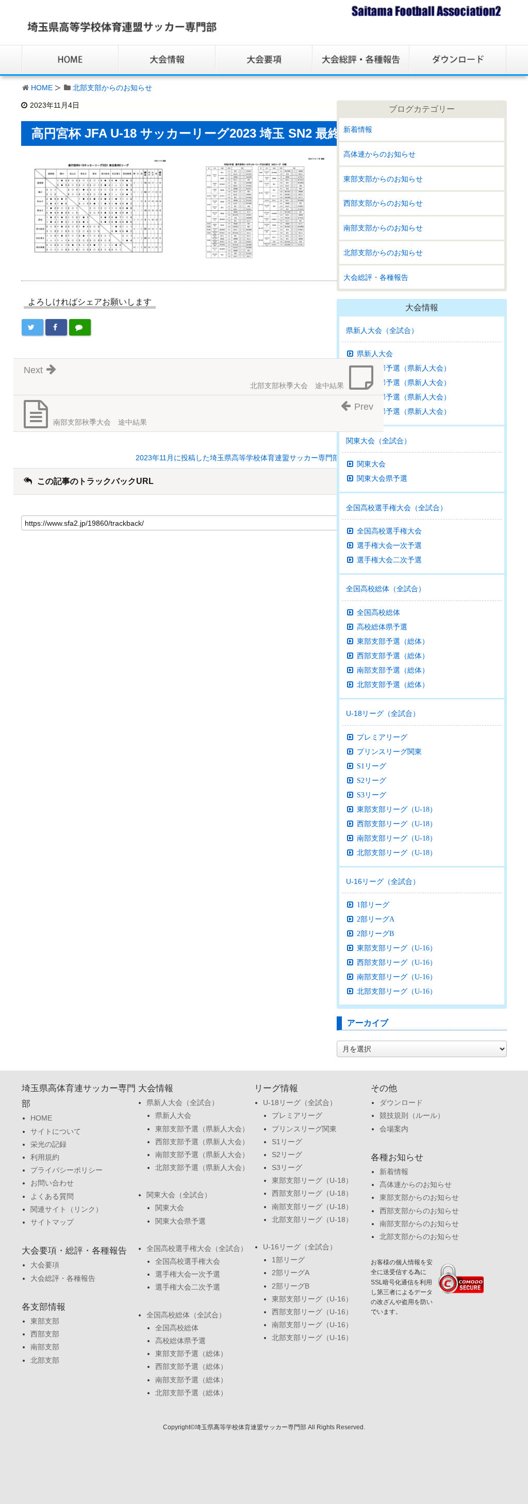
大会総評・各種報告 (375, 277)
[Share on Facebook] (56, 327)
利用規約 (44, 1157)
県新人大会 (375, 353)
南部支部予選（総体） (393, 670)
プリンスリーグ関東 (389, 751)
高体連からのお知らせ (379, 154)
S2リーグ (371, 780)
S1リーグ (371, 766)
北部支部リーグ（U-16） (397, 991)
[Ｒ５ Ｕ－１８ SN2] (98, 207)
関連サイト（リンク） (66, 1209)
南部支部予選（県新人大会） (404, 396)
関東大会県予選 (382, 478)
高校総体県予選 (382, 626)
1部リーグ (373, 904)
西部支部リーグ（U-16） (397, 962)
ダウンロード (401, 1102)
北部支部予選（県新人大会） (404, 411)
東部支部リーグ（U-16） (397, 947)
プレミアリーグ (382, 737)
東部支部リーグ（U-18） (397, 809)
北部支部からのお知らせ (112, 87)
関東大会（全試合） (378, 441)
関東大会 (371, 463)
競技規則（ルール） (412, 1115)
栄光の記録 (48, 1144)
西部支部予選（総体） (393, 655)
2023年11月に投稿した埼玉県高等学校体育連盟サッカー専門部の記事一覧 (256, 458)
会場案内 (394, 1129)
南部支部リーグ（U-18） (397, 838)
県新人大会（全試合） (382, 330)
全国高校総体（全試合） (385, 588)
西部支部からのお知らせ (383, 203)
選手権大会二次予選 (389, 559)
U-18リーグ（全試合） (383, 713)
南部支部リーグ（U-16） (397, 976)
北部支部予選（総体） (393, 684)
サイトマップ (52, 1222)
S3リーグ (371, 794)
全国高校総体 (378, 612)
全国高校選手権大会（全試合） (396, 508)
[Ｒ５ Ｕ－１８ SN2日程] (255, 207)
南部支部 (44, 1347)
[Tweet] (32, 327)
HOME (42, 87)
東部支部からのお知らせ (383, 179)
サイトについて (55, 1131)
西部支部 (44, 1334)
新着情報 (357, 129)
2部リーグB (375, 933)
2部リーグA (375, 919)
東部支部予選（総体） (393, 641)
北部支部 (44, 1360)
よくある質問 (52, 1196)
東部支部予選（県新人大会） (404, 368)
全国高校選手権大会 (389, 530)
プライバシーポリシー (66, 1170)
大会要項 (44, 1265)
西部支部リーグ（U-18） (397, 823)
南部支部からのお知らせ (383, 228)
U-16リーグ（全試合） (383, 881)
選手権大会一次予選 (389, 545)
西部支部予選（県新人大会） (404, 382)
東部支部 (44, 1321)
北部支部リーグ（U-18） (397, 852)
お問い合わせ (52, 1183)
